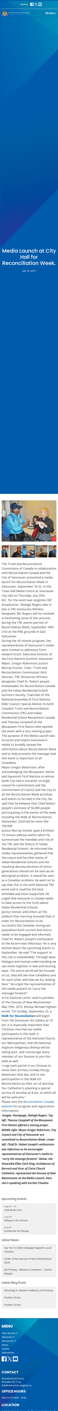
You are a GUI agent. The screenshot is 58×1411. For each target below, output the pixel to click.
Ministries (7, 1337)
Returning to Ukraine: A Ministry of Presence (28, 1290)
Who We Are (9, 1333)
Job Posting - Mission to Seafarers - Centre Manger (28, 1271)
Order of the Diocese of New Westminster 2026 (28, 1260)
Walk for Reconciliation (18, 1016)
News (5, 1344)
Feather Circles (12, 1297)
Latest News (10, 1240)
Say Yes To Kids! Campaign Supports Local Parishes (27, 1249)
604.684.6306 (9, 1378)
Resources (8, 1340)
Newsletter (8, 1352)
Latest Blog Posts (14, 1283)
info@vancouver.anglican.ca (16, 1385)
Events (6, 1348)
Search (24, 4)
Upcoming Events (14, 1199)
